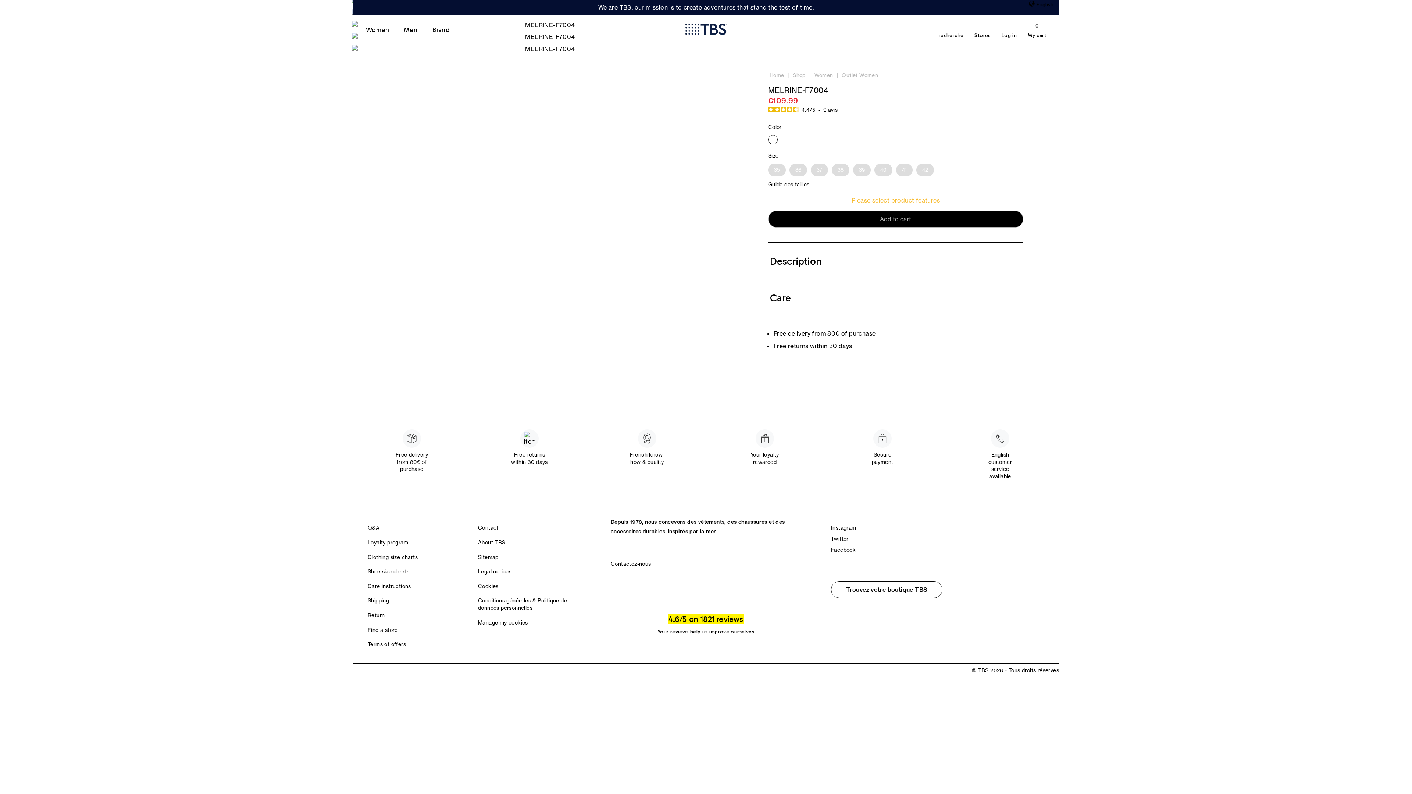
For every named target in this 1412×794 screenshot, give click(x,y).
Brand (441, 30)
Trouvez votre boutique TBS (886, 589)
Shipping (378, 600)
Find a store (383, 630)
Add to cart (895, 219)
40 (883, 170)
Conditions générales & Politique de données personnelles (522, 604)
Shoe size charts (388, 571)
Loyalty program (388, 542)
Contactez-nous (631, 564)
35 (777, 170)
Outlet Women (860, 75)
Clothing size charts (393, 557)
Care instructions (389, 586)
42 (925, 170)
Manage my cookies (503, 622)
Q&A (373, 528)
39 (862, 170)
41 (904, 170)
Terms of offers (387, 644)
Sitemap (488, 557)
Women (377, 30)
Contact (488, 528)
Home (777, 75)
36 (798, 170)
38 (841, 170)
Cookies (488, 586)
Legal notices (494, 571)
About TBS (492, 542)
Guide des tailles (789, 184)
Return (376, 615)
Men (410, 30)
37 (819, 170)
